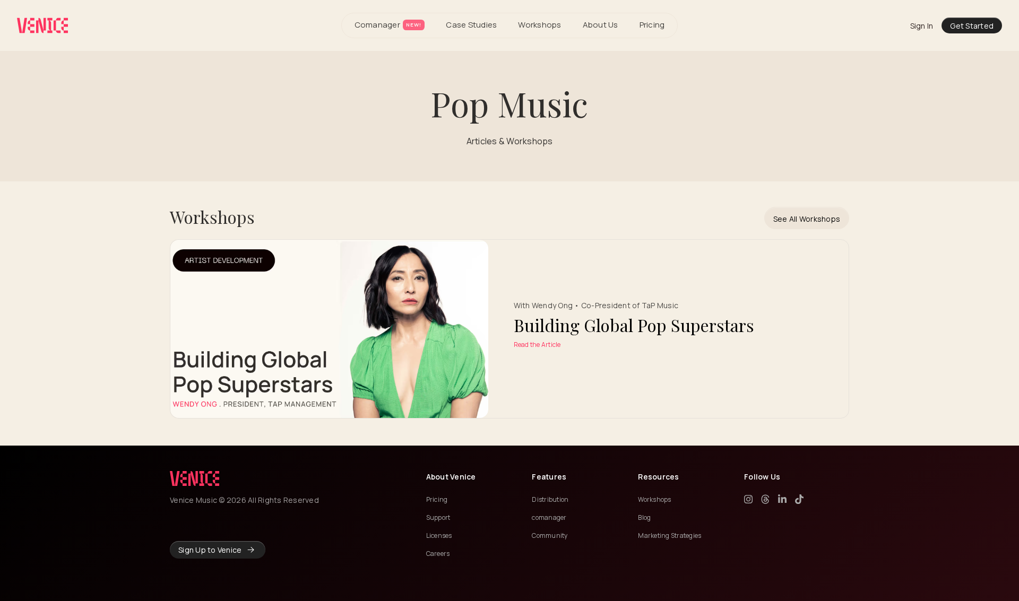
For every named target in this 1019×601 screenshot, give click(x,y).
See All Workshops (806, 219)
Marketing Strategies (669, 535)
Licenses (439, 535)
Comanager (388, 24)
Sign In (922, 26)
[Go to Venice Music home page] (194, 478)
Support (438, 517)
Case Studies (471, 24)
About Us (600, 24)
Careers (438, 553)
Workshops (539, 24)
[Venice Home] (42, 25)
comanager (549, 517)
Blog (644, 517)
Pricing (652, 24)
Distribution (550, 499)
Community (549, 535)
